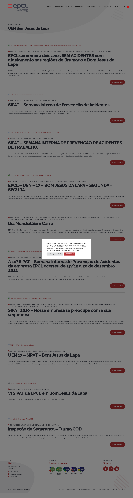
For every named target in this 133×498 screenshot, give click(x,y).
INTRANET (117, 7)
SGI (100, 7)
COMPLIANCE (91, 7)
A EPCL (49, 7)
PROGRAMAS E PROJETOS (63, 7)
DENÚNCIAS (79, 7)
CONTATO (107, 7)
